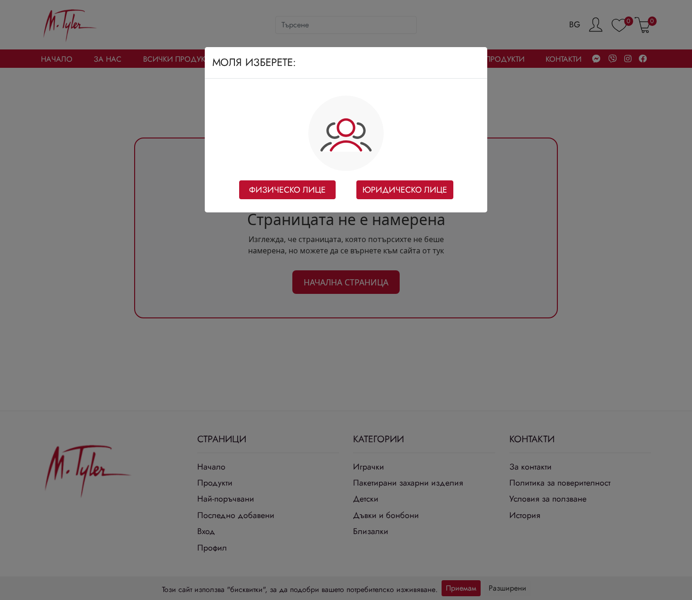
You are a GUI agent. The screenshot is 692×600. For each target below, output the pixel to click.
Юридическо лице (404, 190)
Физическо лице (287, 190)
